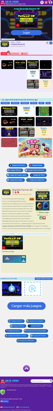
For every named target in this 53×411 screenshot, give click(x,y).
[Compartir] (50, 42)
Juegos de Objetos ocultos (17, 335)
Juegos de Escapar (16, 180)
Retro (41, 103)
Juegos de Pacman (18, 165)
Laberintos (15, 103)
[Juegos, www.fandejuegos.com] (9, 2)
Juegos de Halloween (27, 340)
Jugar (26, 32)
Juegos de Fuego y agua (18, 175)
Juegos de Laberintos (37, 180)
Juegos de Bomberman (36, 170)
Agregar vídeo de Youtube (43, 278)
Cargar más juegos (26, 306)
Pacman (33, 103)
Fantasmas (25, 103)
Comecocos (5, 103)
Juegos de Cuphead (36, 321)
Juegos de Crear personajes (36, 331)
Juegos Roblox (36, 326)
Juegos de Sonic (16, 321)
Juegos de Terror (14, 331)
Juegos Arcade (37, 165)
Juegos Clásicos (15, 170)
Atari (48, 103)
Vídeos (24, 53)
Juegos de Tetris (38, 175)
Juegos (4, 53)
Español (6, 401)
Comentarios (14, 53)
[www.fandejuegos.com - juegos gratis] (9, 381)
